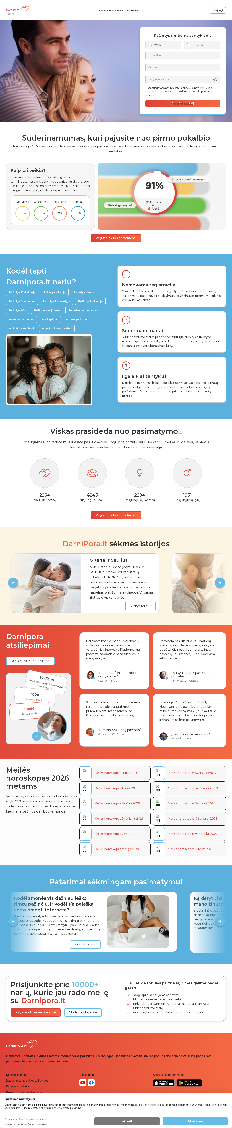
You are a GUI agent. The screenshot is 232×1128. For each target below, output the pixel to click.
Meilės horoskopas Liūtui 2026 (116, 773)
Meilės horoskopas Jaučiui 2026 (117, 803)
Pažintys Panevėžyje (56, 301)
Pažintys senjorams (47, 310)
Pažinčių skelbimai (21, 328)
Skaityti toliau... (140, 606)
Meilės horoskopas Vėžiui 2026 (116, 834)
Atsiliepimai (133, 10)
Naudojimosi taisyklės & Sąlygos (27, 1080)
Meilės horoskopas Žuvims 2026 (190, 849)
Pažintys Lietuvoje (90, 301)
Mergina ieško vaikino (57, 328)
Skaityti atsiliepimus (83, 1012)
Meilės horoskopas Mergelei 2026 (118, 849)
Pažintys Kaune (84, 292)
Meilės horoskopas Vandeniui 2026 (193, 834)
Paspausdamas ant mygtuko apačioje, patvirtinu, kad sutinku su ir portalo (179, 91)
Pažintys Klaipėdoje (22, 292)
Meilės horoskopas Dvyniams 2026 (119, 818)
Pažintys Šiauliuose (22, 301)
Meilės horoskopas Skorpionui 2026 (193, 788)
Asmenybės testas (21, 319)
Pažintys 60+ (17, 310)
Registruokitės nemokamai (116, 238)
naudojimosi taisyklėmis (174, 91)
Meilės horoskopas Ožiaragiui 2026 (192, 818)
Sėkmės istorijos (16, 1074)
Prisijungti (217, 10)
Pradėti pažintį (182, 103)
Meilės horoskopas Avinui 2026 (116, 788)
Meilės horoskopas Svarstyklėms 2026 (195, 773)
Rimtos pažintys (76, 319)
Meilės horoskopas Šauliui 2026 (190, 803)
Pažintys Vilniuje (54, 292)
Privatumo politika (17, 1086)
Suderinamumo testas (111, 10)
